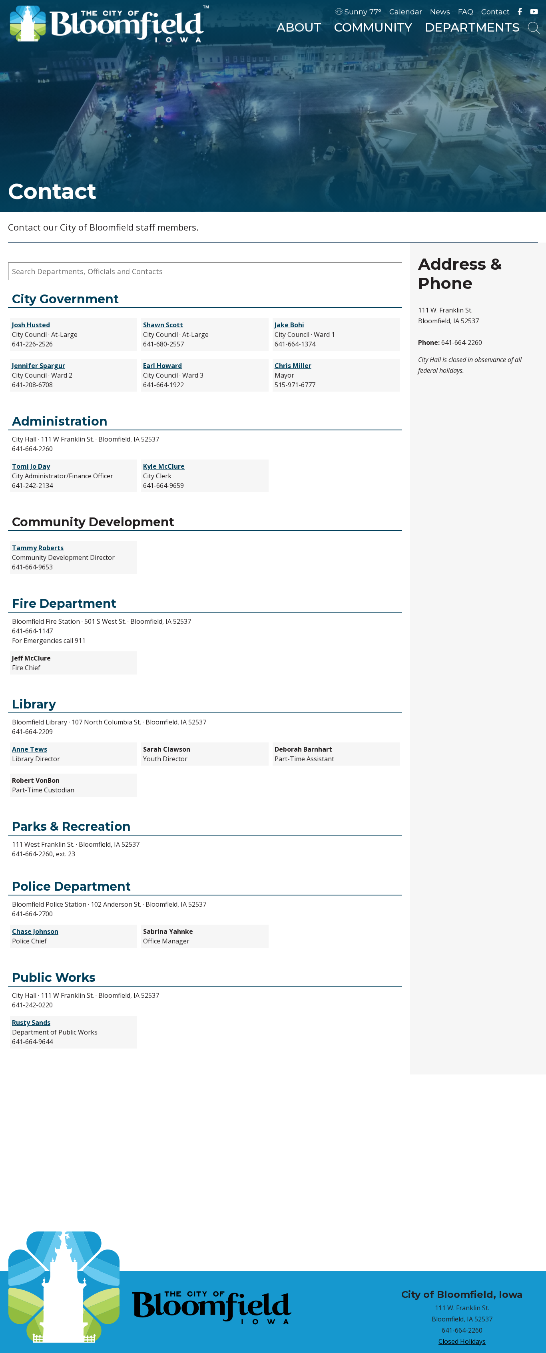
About (299, 27)
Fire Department (64, 604)
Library (34, 704)
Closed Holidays (462, 1341)
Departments (472, 27)
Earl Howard (162, 365)
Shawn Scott (163, 324)
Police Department (71, 887)
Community (373, 27)
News (440, 12)
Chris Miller (293, 365)
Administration (60, 422)
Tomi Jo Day (31, 466)
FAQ (465, 12)
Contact (495, 12)
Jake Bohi (289, 324)
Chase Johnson (35, 931)
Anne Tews (29, 749)
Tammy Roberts (38, 547)
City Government (65, 299)
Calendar (405, 12)
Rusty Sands (31, 1022)
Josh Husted (31, 324)
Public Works (54, 978)
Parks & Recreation (71, 827)
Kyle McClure (164, 466)
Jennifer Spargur (38, 365)
